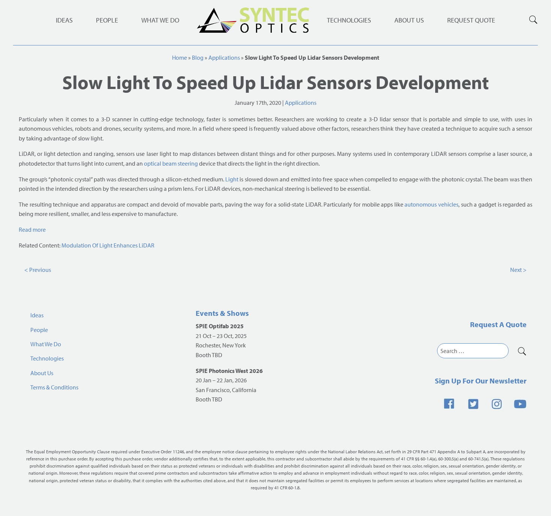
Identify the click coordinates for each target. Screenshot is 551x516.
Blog (198, 57)
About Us (409, 20)
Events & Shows (222, 313)
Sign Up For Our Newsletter (481, 380)
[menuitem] (349, 20)
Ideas (64, 20)
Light (231, 179)
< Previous (37, 269)
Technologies (349, 20)
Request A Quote (498, 324)
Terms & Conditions (54, 387)
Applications (224, 57)
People (107, 20)
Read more (32, 229)
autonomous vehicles (431, 204)
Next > (518, 269)
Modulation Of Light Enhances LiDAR (107, 245)
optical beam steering (171, 163)
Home (179, 57)
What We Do (160, 20)
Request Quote (471, 20)
